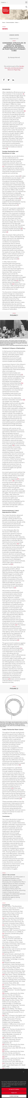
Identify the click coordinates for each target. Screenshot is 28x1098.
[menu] (26, 2)
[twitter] (8, 79)
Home (3, 22)
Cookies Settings (13, 1096)
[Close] (23, 1071)
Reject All (14, 1092)
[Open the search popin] (26, 7)
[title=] (5, 10)
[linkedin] (13, 80)
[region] (14, 1083)
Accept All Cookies (14, 1089)
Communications (10, 22)
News (16, 22)
